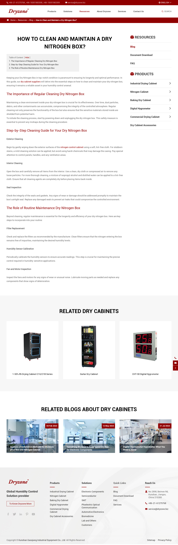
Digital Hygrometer (140, 108)
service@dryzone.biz (76, 2)
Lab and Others (89, 520)
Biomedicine (88, 516)
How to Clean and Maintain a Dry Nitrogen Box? (56, 20)
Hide (27, 57)
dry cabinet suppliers (31, 81)
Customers (87, 525)
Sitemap (151, 540)
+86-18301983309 (52, 2)
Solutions (67, 11)
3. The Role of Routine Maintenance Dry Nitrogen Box (31, 68)
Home (12, 20)
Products (52, 11)
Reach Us (150, 483)
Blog (31, 20)
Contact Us (138, 11)
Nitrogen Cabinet (139, 91)
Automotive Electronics (93, 512)
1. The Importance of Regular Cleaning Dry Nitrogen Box (33, 61)
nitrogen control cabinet (71, 147)
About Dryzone (104, 11)
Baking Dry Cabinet (140, 100)
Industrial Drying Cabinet (143, 83)
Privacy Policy (164, 540)
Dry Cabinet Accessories (143, 125)
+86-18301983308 (34, 2)
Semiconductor (89, 496)
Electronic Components (93, 491)
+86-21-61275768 (17, 2)
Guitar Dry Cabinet (89, 374)
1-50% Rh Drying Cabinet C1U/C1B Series (32, 374)
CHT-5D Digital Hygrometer (145, 374)
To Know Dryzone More (20, 503)
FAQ (132, 63)
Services (122, 11)
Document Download (141, 55)
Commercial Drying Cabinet (144, 116)
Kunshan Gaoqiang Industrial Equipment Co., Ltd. (42, 540)
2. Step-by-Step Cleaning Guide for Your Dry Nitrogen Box (33, 64)
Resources (85, 11)
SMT (84, 500)
